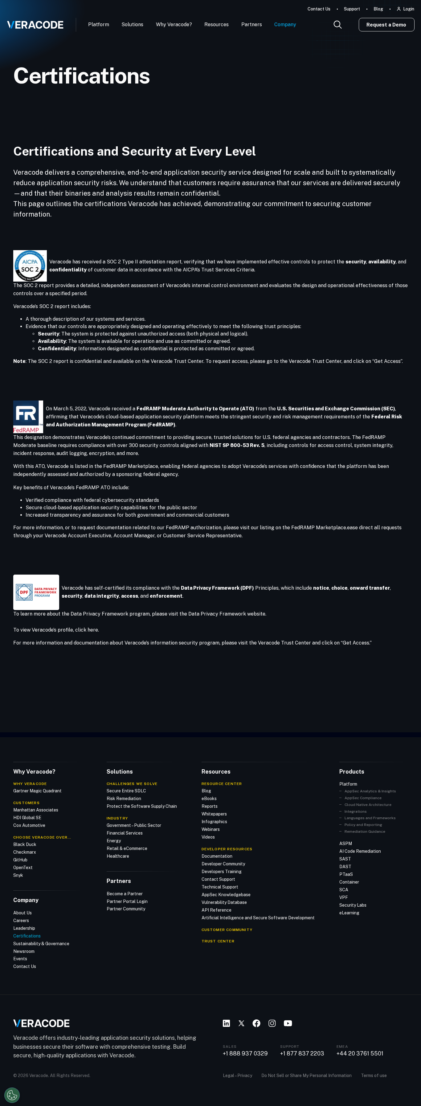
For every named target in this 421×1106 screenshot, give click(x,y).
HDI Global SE (27, 817)
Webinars (211, 829)
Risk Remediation (124, 798)
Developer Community (223, 863)
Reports (210, 806)
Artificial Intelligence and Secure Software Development (258, 917)
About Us (22, 912)
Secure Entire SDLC (126, 790)
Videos (208, 837)
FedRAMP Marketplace (130, 466)
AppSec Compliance (363, 798)
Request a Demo (386, 25)
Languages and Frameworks (370, 818)
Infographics (214, 821)
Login (408, 8)
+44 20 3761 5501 (360, 1053)
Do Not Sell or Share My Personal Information (306, 1075)
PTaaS (346, 874)
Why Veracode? (174, 24)
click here (86, 630)
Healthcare (118, 856)
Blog (378, 8)
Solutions (132, 24)
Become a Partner (125, 893)
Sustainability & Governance (41, 943)
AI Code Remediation (360, 851)
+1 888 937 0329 (245, 1053)
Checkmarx (24, 852)
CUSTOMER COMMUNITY (227, 930)
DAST (345, 866)
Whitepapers (214, 813)
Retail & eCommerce (127, 848)
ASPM (345, 843)
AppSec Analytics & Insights (370, 791)
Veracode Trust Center (315, 361)
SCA (343, 889)
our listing (262, 528)
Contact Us (319, 8)
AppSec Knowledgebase (226, 894)
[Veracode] (33, 22)
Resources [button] (216, 24)
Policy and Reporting (363, 825)
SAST (345, 858)
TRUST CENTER (218, 941)
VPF (343, 897)
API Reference (216, 910)
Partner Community (126, 908)
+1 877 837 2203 (302, 1053)
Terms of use (374, 1075)
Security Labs (352, 905)
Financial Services (125, 833)
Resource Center (222, 784)
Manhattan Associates (35, 809)
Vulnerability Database (224, 902)
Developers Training (222, 871)
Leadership (24, 928)
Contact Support (218, 879)
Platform (98, 24)
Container (349, 882)
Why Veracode (30, 784)
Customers (26, 803)
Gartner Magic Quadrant (37, 790)
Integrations (356, 811)
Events (20, 958)
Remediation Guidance (365, 831)
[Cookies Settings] (12, 1095)
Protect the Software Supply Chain (142, 806)
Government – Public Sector (134, 825)
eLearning (349, 912)
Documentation (217, 856)
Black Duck (24, 844)
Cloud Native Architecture (368, 805)
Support (352, 8)
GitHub (20, 859)
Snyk (18, 875)
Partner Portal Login (127, 901)
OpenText (23, 867)
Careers (21, 920)
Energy (114, 840)
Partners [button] (251, 24)
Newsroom (24, 951)
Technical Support (220, 886)
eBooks (209, 798)
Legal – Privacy (237, 1075)
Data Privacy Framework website (226, 614)
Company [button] (285, 24)
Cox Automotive (29, 825)
